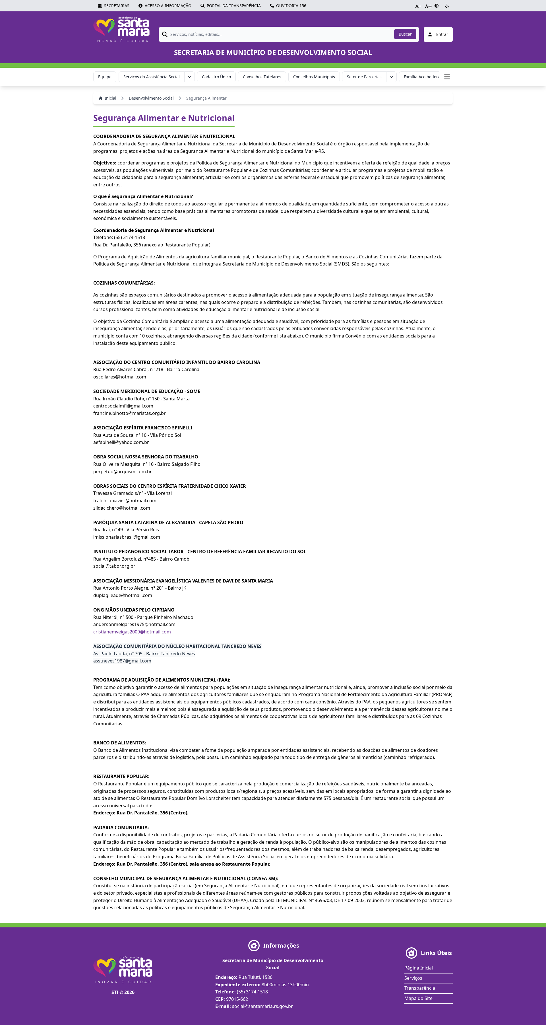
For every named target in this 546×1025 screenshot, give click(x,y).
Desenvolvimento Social (151, 98)
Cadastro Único (216, 76)
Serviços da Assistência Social (151, 76)
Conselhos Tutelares (262, 76)
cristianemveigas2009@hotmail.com (132, 632)
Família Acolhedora (422, 76)
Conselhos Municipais (314, 76)
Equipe (104, 76)
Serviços (413, 978)
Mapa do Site (418, 998)
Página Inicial (418, 968)
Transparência (419, 988)
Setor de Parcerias (364, 76)
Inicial (110, 98)
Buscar (405, 34)
